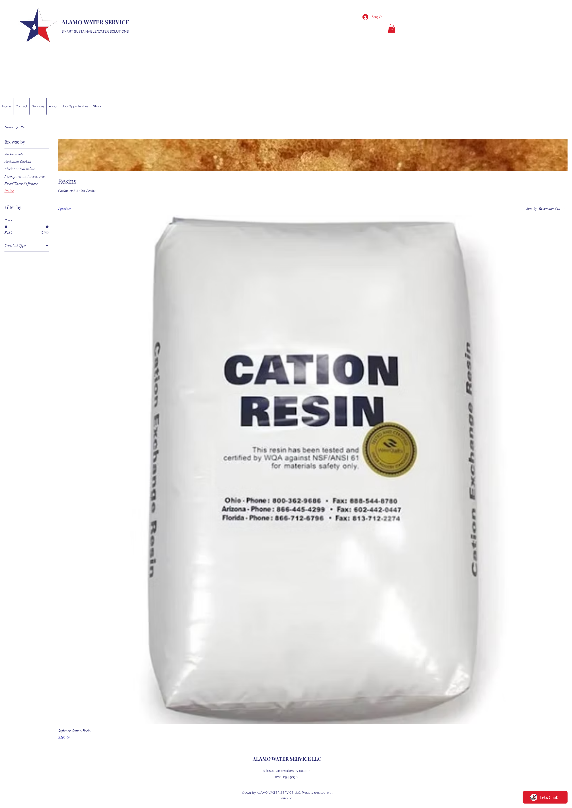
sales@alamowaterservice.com (287, 771)
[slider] (6, 227)
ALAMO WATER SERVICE (96, 22)
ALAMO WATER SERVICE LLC (287, 758)
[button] (391, 28)
